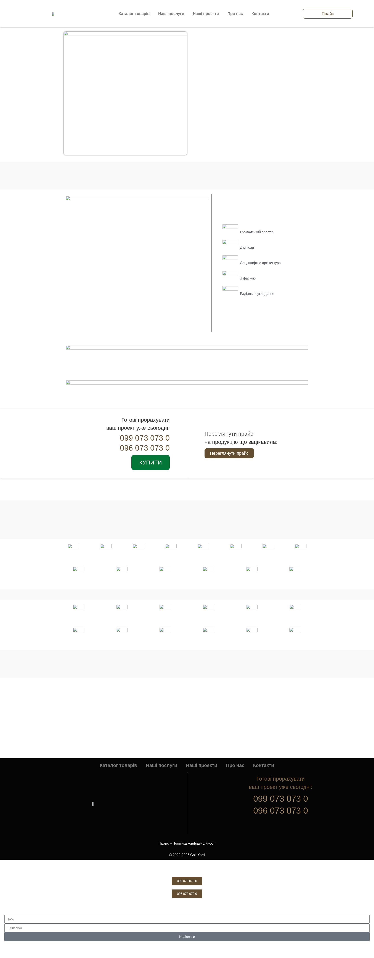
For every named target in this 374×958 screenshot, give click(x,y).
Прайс (164, 843)
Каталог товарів (134, 13)
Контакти (260, 13)
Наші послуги (171, 13)
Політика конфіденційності (193, 843)
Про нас (235, 13)
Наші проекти (206, 13)
